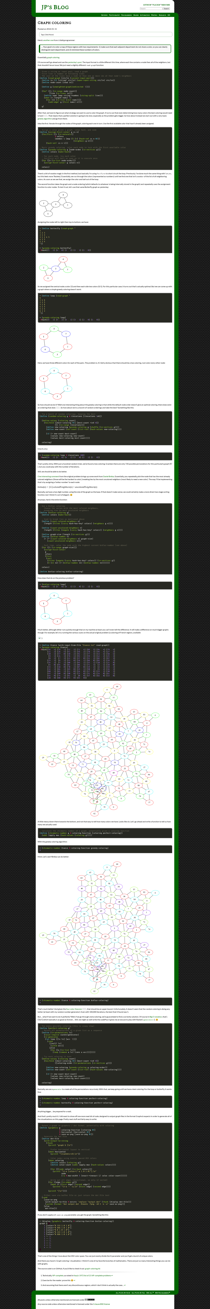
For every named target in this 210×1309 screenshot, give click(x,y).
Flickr (156, 4)
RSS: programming (162, 1293)
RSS (169, 15)
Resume (166, 4)
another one (48, 40)
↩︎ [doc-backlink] (112, 1275)
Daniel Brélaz (108, 476)
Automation (145, 15)
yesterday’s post (75, 62)
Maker (136, 15)
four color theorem (74, 1009)
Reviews (104, 15)
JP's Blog (55, 7)
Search (166, 9)
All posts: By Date (123, 1293)
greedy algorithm (45, 118)
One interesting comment (48, 476)
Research (162, 15)
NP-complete (57, 1275)
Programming (126, 15)
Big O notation (156, 1017)
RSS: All (149, 1293)
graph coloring (53, 57)
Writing (154, 15)
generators (148, 1020)
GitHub (147, 4)
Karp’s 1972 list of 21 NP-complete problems (92, 1275)
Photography (114, 15)
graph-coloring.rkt (92, 1268)
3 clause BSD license (101, 1304)
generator (57, 1089)
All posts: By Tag (138, 1293)
